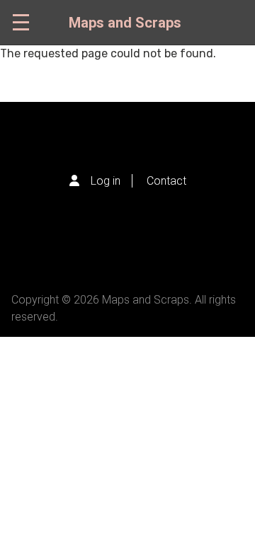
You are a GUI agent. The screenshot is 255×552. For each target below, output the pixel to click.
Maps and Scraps (125, 22)
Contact (166, 181)
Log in (105, 181)
